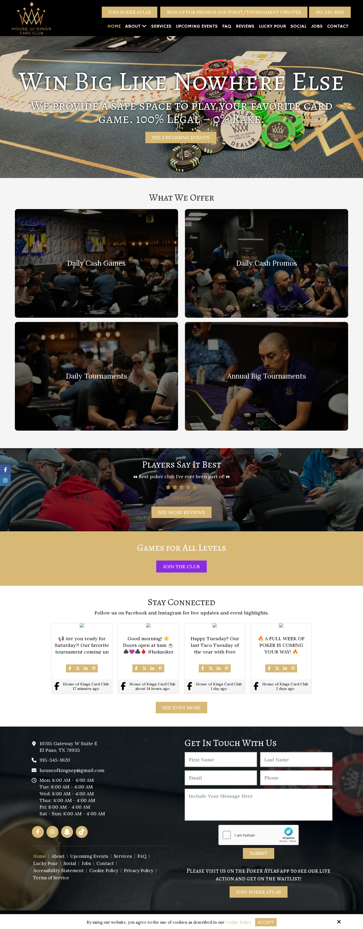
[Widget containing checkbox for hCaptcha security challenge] (258, 835)
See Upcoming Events (181, 137)
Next (351, 489)
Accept (266, 922)
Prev (12, 489)
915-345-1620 (330, 12)
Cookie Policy (238, 922)
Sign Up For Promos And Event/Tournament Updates (234, 12)
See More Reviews (181, 512)
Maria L (181, 498)
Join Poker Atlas (129, 12)
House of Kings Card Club (86, 684)
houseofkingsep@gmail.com (72, 770)
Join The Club (181, 566)
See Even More (181, 708)
